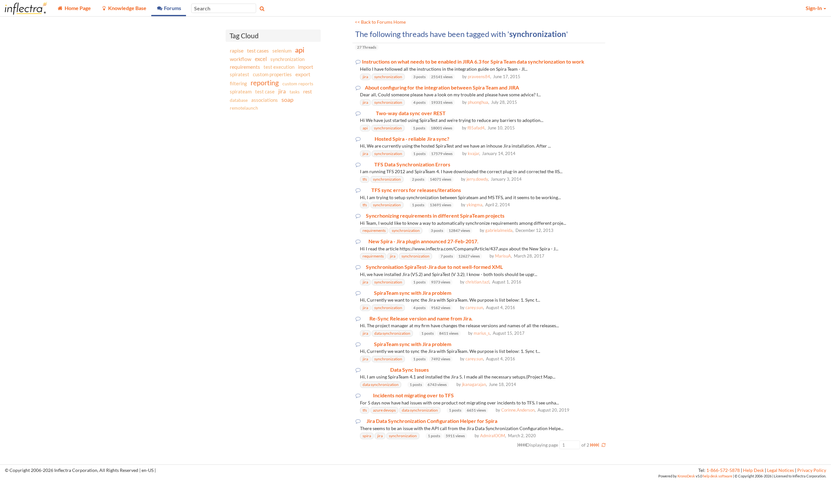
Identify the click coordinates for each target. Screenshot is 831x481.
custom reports (297, 83)
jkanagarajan (474, 384)
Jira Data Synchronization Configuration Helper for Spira (431, 421)
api (299, 49)
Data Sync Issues (409, 370)
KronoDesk (686, 476)
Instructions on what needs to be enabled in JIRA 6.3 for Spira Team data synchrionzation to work (473, 62)
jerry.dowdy (477, 179)
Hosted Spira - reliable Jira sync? (412, 139)
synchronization (287, 59)
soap (287, 99)
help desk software (717, 476)
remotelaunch (244, 108)
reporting (265, 82)
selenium (281, 51)
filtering (238, 83)
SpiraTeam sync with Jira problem (412, 293)
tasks (295, 91)
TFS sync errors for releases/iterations (416, 190)
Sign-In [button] (814, 8)
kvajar (473, 153)
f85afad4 (476, 127)
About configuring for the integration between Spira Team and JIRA (442, 87)
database (239, 100)
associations (264, 100)
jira (282, 91)
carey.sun (474, 307)
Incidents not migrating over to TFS (413, 395)
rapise (236, 50)
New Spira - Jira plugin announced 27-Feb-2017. (423, 241)
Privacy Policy (811, 470)
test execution (279, 67)
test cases (258, 50)
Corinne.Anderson (518, 410)
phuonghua (478, 102)
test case (265, 91)
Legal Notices (780, 470)
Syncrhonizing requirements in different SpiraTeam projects (435, 216)
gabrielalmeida (499, 230)
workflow (240, 59)
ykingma (474, 204)
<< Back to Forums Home (380, 22)
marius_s (482, 333)
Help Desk (753, 470)
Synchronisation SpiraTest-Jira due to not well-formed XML (434, 267)
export (302, 74)
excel (261, 58)
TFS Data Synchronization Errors (412, 164)
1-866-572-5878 (723, 470)
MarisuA (503, 256)
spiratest (239, 74)
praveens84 (479, 76)
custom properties (272, 74)
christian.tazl (477, 281)
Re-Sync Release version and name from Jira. (421, 318)
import (305, 67)
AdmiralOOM (492, 435)
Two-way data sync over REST (411, 113)
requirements (245, 67)
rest (307, 91)
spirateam (241, 91)
